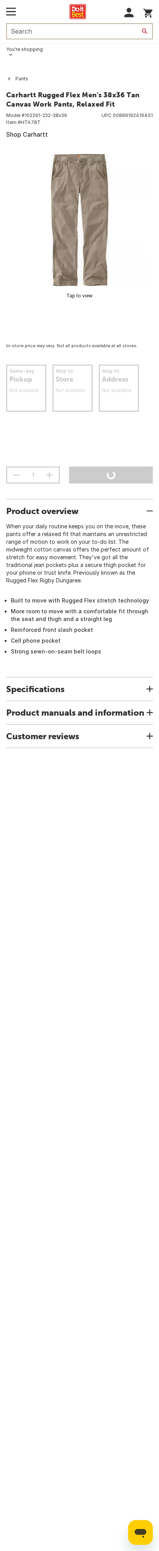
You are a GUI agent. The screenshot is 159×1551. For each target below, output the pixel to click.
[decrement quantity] (16, 475)
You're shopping (24, 49)
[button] (129, 12)
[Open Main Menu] (11, 11)
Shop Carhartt (27, 134)
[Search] (144, 31)
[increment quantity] (49, 475)
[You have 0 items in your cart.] (148, 12)
